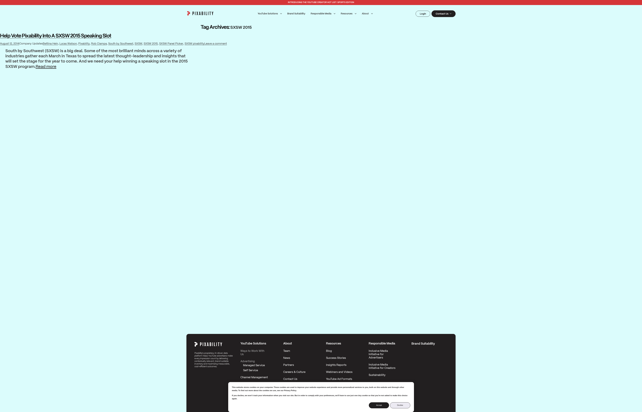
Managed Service (254, 365)
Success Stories (336, 358)
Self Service (250, 370)
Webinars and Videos (339, 372)
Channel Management (254, 377)
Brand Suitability (296, 14)
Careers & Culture (294, 372)
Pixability (84, 43)
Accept (379, 405)
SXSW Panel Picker (171, 43)
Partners (288, 365)
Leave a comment (215, 44)
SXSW (138, 43)
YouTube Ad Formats (339, 379)
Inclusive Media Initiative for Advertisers (378, 354)
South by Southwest (120, 43)
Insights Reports (336, 365)
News (286, 358)
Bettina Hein (50, 43)
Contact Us (290, 379)
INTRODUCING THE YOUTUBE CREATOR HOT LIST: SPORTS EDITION (321, 2)
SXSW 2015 (151, 43)
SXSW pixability (194, 43)
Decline (400, 405)
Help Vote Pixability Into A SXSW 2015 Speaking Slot (55, 36)
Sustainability (377, 375)
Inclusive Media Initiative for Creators (382, 366)
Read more (46, 67)
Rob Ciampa (99, 43)
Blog (329, 351)
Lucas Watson (68, 43)
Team (286, 351)
